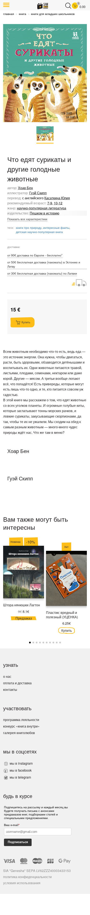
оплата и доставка (17, 683)
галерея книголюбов (19, 732)
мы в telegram (20, 777)
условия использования (21, 882)
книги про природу (28, 227)
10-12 (58, 203)
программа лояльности (21, 719)
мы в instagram (21, 763)
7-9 (49, 203)
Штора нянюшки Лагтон (21, 604)
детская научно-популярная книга (39, 232)
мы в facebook (20, 770)
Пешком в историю (44, 213)
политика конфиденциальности (27, 876)
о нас (7, 676)
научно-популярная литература (41, 208)
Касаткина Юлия (57, 197)
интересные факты (56, 227)
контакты (10, 689)
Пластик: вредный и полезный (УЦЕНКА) (62, 614)
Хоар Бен (25, 187)
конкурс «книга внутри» (21, 726)
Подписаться (18, 842)
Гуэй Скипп (38, 192)
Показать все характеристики (27, 219)
